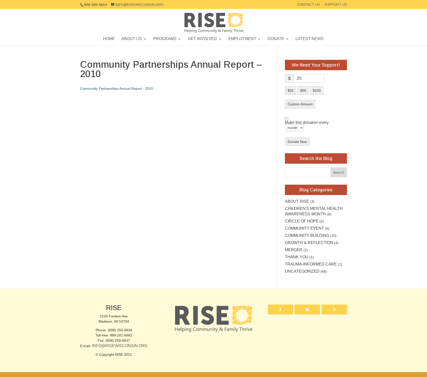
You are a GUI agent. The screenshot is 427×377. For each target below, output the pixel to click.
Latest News (310, 39)
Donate (276, 39)
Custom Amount (300, 104)
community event (304, 228)
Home (109, 39)
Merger (293, 250)
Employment (242, 39)
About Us (131, 39)
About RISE (297, 201)
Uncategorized (302, 271)
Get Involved (202, 39)
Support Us (335, 4)
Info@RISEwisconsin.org (120, 346)
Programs (164, 39)
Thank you (296, 257)
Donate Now (297, 142)
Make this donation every (307, 123)
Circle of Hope (302, 221)
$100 (317, 90)
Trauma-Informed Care (311, 264)
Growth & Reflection (309, 243)
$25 (291, 90)
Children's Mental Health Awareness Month (314, 211)
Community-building (307, 235)
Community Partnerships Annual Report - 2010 (116, 88)
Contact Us (308, 4)
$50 (303, 90)
